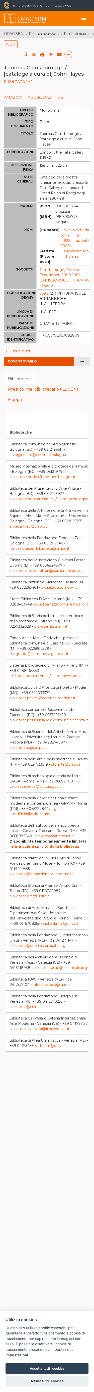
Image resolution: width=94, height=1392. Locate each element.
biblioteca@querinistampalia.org (37, 945)
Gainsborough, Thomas (76, 254)
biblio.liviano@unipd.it (28, 747)
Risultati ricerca (77, 33)
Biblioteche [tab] (19, 379)
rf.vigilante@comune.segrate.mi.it (39, 654)
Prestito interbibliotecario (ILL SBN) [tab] (43, 389)
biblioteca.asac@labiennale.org (60, 967)
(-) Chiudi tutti (18, 351)
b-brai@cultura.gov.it (59, 587)
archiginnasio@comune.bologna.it (39, 454)
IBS (59, 97)
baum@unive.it (53, 1045)
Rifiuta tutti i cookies (47, 1381)
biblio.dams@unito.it (60, 923)
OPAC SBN (14, 33)
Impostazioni (17, 1355)
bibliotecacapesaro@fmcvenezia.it (39, 1029)
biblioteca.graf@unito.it (30, 896)
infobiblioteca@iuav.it (51, 984)
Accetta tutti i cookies (47, 1368)
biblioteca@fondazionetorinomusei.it (42, 874)
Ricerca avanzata (44, 33)
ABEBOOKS (39, 97)
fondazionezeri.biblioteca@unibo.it (39, 548)
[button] (34, 54)
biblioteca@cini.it (24, 1006)
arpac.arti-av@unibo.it (28, 526)
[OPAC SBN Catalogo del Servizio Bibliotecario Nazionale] (10, 18)
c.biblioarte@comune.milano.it (61, 604)
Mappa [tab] (15, 399)
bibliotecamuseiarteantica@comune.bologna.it (50, 499)
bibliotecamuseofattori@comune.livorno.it (46, 570)
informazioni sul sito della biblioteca (44, 846)
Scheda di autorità (82, 235)
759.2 (44, 293)
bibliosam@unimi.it (50, 626)
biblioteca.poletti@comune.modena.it (42, 698)
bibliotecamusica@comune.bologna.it (42, 477)
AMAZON (13, 97)
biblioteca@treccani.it (54, 836)
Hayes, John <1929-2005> (66, 238)
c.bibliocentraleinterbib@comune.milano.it (46, 676)
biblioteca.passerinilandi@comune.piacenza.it (49, 720)
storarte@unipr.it (65, 764)
